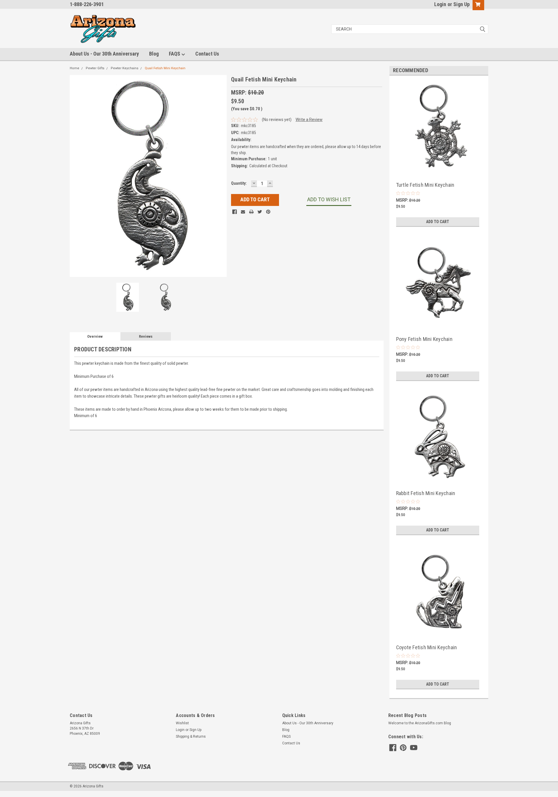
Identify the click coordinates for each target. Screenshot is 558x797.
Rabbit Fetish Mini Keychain (425, 493)
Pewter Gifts (95, 68)
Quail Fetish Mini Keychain (165, 68)
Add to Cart (437, 221)
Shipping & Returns (191, 736)
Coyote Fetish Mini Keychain (426, 647)
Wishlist (182, 723)
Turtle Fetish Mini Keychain (425, 185)
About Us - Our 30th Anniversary (104, 54)
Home (74, 68)
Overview (95, 336)
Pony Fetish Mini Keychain (424, 339)
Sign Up (461, 4)
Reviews (146, 336)
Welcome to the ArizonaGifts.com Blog (419, 723)
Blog (154, 54)
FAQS (175, 54)
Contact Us (207, 54)
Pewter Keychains (124, 68)
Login (440, 4)
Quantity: (239, 183)
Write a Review (309, 119)
